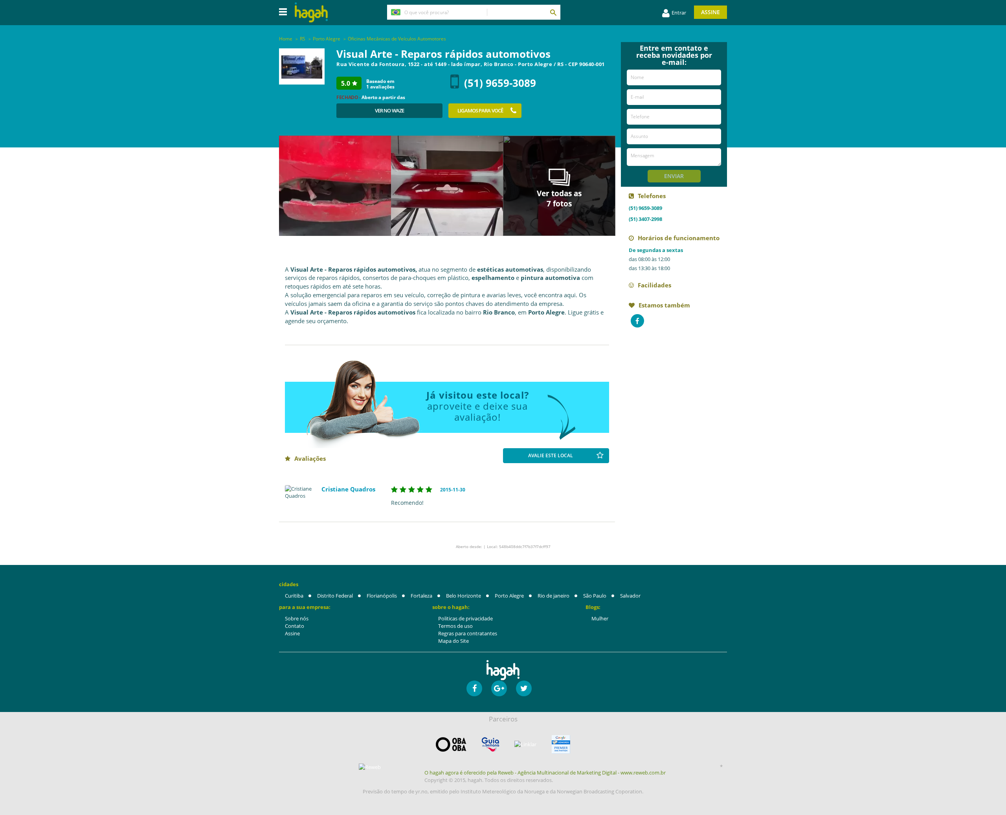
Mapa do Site (453, 640)
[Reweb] (370, 767)
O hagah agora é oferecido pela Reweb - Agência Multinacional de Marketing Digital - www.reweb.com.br (545, 772)
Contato (294, 625)
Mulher (599, 618)
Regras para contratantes (467, 633)
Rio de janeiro (553, 595)
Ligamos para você (480, 110)
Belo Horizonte (463, 595)
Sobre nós (296, 618)
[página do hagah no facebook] (474, 688)
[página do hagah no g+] (499, 688)
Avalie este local (550, 455)
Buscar (552, 12)
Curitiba (294, 595)
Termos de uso (455, 625)
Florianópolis (382, 595)
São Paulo (594, 595)
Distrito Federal (335, 595)
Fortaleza (421, 595)
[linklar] (525, 744)
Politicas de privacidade (465, 618)
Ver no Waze (389, 110)
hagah (311, 12)
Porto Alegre (509, 595)
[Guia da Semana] (490, 744)
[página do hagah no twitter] (524, 688)
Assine (710, 12)
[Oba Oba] (451, 744)
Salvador (630, 595)
